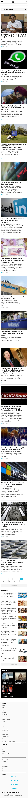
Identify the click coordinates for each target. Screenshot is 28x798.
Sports (4, 717)
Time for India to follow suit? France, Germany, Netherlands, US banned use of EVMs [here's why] (7, 683)
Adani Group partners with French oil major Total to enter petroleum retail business (13, 36)
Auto (3, 721)
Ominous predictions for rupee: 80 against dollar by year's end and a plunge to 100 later (12, 260)
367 (7, 579)
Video (3, 726)
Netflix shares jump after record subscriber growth (12, 183)
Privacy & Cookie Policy (8, 741)
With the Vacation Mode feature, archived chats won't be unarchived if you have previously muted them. (11, 78)
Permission (5, 734)
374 (10, 581)
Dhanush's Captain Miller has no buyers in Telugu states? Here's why (20, 682)
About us (4, 746)
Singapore (5, 766)
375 (14, 581)
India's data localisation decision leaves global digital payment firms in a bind (13, 524)
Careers (4, 751)
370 (18, 579)
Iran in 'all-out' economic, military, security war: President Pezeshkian (9, 625)
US (3, 707)
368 (10, 579)
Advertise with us (6, 732)
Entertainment (6, 719)
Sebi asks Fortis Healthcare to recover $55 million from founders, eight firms (13, 107)
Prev (3, 579)
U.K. (3, 768)
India (3, 705)
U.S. (3, 770)
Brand (4, 749)
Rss (15, 788)
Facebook (15, 777)
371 (21, 579)
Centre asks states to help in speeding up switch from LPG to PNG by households (8, 618)
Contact (4, 756)
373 (6, 581)
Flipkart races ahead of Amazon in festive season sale (12, 297)
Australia (4, 761)
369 (14, 579)
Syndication (5, 736)
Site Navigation (6, 753)
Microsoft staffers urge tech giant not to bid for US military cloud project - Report (12, 484)
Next (21, 581)
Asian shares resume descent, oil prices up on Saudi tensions (12, 449)
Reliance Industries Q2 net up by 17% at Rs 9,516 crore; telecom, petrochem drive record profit (13, 145)
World (4, 710)
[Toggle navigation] (2, 2)
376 (17, 581)
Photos (4, 724)
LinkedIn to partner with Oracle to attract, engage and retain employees (12, 220)
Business (4, 712)
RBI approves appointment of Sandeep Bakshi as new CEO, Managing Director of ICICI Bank (11, 408)
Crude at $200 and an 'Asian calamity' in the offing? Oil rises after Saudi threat (12, 562)
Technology (5, 714)
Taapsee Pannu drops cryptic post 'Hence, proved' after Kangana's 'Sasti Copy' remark (8, 658)
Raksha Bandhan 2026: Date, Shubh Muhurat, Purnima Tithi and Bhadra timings (8, 603)
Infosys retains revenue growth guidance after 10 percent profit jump (12, 333)
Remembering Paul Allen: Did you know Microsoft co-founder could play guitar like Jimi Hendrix (12, 370)
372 (3, 581)
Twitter (15, 780)
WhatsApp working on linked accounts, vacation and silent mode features (13, 72)
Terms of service (6, 738)
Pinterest (15, 784)
